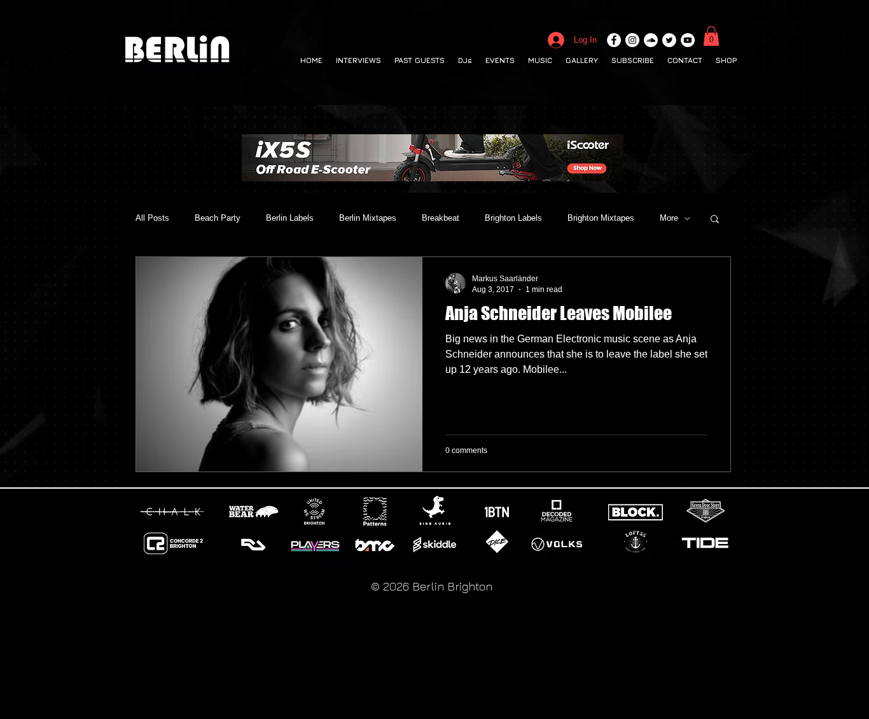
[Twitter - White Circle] (669, 40)
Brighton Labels (513, 218)
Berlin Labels (290, 218)
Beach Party (217, 218)
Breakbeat (440, 218)
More (669, 218)
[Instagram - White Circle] (632, 40)
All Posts (152, 218)
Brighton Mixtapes (600, 218)
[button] (711, 36)
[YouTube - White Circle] (688, 40)
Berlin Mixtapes (367, 218)
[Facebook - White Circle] (614, 40)
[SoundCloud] (651, 40)
